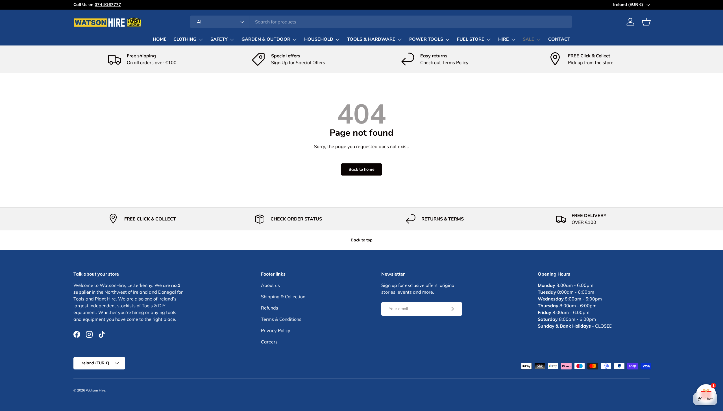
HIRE (503, 39)
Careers (269, 342)
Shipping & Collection (283, 296)
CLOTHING (185, 39)
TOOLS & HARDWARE (371, 39)
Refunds (269, 308)
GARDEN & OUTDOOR (265, 39)
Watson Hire (95, 390)
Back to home (361, 169)
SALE (528, 39)
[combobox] (381, 22)
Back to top (362, 240)
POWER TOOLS (426, 39)
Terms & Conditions (281, 319)
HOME (160, 39)
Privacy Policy (275, 330)
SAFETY (219, 39)
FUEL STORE (470, 39)
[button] (646, 22)
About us (270, 285)
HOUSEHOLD (318, 39)
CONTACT (559, 39)
